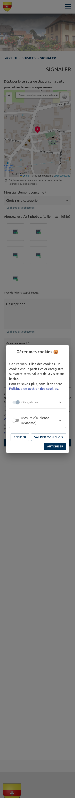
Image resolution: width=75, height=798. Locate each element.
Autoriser (55, 446)
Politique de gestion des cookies (33, 388)
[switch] (14, 420)
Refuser (20, 437)
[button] (37, 402)
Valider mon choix (48, 437)
